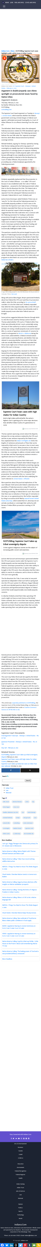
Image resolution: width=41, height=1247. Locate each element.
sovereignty (6, 828)
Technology (20, 1215)
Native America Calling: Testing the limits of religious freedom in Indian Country (19, 891)
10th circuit (6, 802)
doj (33, 802)
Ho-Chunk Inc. (17, 1230)
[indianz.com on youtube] (19, 1138)
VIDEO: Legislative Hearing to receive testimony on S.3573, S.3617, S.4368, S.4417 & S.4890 (18, 934)
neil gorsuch (26, 818)
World (20, 1218)
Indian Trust (9, 788)
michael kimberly (7, 818)
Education (20, 1164)
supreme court (29, 828)
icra (23, 812)
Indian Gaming (20, 1184)
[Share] (10, 770)
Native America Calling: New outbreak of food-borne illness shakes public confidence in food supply (19, 919)
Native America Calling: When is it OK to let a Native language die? (19, 898)
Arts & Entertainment (20, 1144)
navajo (18, 818)
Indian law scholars (7, 260)
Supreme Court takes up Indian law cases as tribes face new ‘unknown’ (19, 765)
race (35, 818)
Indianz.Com (5, 51)
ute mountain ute (28, 834)
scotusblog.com (6, 109)
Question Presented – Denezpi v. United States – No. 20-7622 (19, 743)
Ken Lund (14, 294)
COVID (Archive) (30, 2)
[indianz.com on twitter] (13, 1138)
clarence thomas (17, 802)
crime (27, 802)
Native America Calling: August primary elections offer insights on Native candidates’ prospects (19, 883)
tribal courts (6, 834)
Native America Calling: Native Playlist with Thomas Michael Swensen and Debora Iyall (19, 852)
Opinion (20, 1204)
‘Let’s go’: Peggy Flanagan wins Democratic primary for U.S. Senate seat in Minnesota (20, 844)
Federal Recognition (20, 1171)
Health (20, 1178)
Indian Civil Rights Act (24, 441)
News (7, 2)
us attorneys (16, 834)
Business (20, 1147)
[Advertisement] (20, 28)
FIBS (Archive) (19, 2)
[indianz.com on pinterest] (24, 1138)
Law (7, 790)
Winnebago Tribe (26, 1232)
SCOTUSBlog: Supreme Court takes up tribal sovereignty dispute (20, 542)
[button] (20, 171)
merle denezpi (31, 812)
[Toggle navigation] (4, 6)
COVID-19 (20, 1158)
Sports (20, 1211)
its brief (31, 302)
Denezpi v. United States (10, 84)
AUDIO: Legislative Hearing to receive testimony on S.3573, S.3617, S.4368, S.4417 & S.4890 (18, 927)
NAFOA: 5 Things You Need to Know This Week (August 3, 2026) (20, 906)
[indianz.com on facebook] (11, 1138)
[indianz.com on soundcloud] (16, 1138)
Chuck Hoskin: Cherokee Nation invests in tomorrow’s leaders (19, 875)
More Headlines (7, 959)
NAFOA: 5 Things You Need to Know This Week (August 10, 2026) (20, 867)
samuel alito (6, 823)
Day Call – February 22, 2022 (9, 748)
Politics (20, 1208)
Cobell (20, 1154)
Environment (20, 1167)
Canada (20, 1151)
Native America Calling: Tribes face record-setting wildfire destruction (18, 860)
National (8, 792)
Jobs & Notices (20, 1191)
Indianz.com (24, 1240)
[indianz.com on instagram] (21, 1138)
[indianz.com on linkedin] (28, 1138)
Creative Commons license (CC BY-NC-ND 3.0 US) (18, 708)
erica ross (16, 807)
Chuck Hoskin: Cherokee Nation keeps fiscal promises (19, 913)
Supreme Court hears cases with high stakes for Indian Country (20, 413)
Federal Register (20, 1174)
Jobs (11, 2)
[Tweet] (29, 770)
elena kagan (6, 807)
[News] (3, 3)
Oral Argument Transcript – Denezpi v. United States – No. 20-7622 (20, 736)
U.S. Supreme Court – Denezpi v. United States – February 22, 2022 (18, 87)
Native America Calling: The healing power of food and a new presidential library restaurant (20, 952)
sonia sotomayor (28, 823)
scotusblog (17, 823)
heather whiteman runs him (10, 812)
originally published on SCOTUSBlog (23, 703)
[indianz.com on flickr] (26, 1138)
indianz (3, 84)
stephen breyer (17, 828)
